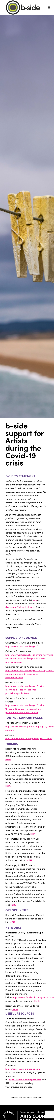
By (28, 1097)
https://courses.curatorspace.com (22, 1068)
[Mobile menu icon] (48, 7)
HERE (8, 759)
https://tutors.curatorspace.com (25, 1079)
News (20, 1097)
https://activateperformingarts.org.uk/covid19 (28, 738)
